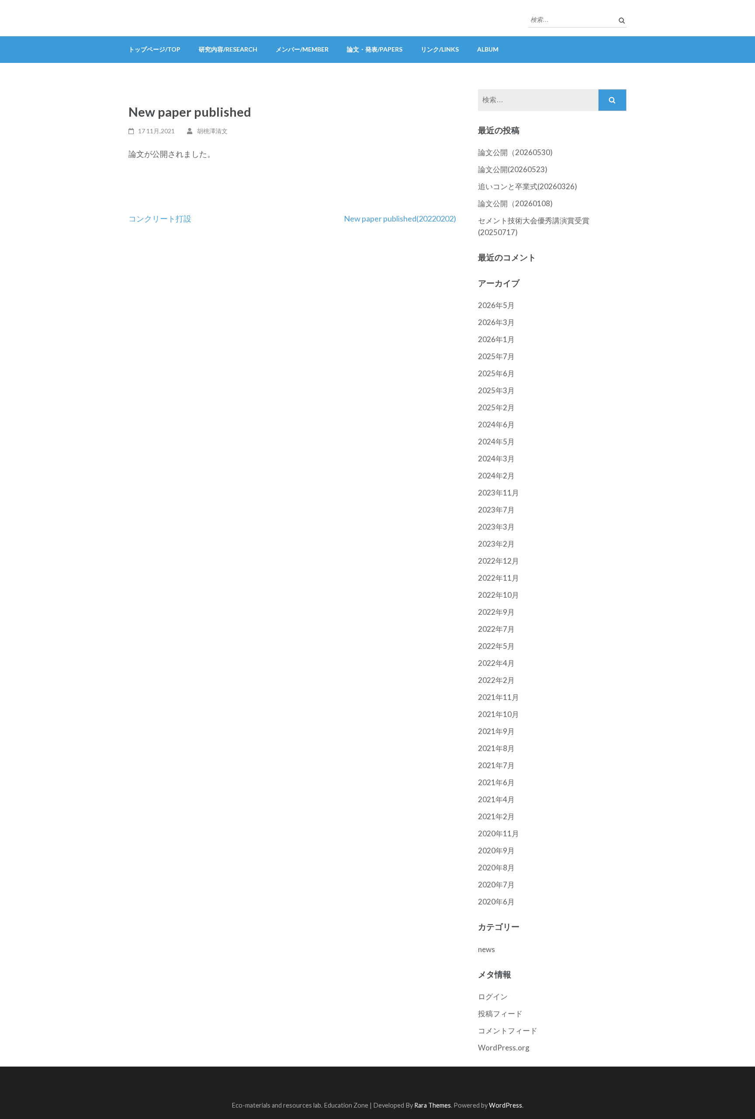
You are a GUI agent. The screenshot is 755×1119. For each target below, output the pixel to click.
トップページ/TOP (154, 49)
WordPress (505, 1105)
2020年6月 (496, 901)
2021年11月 (498, 697)
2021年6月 (496, 782)
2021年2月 (496, 816)
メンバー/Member (302, 49)
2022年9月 (496, 612)
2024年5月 (496, 441)
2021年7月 (496, 765)
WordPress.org (504, 1047)
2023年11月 (498, 492)
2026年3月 (496, 322)
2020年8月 (496, 867)
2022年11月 (498, 577)
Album (488, 49)
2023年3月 (496, 526)
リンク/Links (440, 49)
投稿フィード (500, 1013)
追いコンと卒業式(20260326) (527, 186)
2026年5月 (496, 305)
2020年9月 (496, 850)
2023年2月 (496, 543)
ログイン (493, 996)
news (486, 949)
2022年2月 (496, 680)
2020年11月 (498, 833)
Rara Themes (432, 1105)
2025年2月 (496, 407)
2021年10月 (498, 714)
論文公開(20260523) (512, 169)
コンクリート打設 (159, 218)
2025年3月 (496, 390)
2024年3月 (496, 458)
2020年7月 (496, 884)
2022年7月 (496, 629)
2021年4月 (496, 799)
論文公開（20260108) (515, 203)
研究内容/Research (228, 49)
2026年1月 (496, 339)
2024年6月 (496, 424)
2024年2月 (496, 475)
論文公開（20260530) (515, 152)
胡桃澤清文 (212, 131)
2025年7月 (496, 356)
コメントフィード (507, 1030)
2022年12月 (498, 560)
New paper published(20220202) (400, 218)
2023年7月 (496, 509)
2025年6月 (496, 373)
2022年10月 (498, 594)
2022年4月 (496, 663)
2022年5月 (496, 646)
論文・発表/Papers (374, 49)
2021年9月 (496, 731)
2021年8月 (496, 748)
